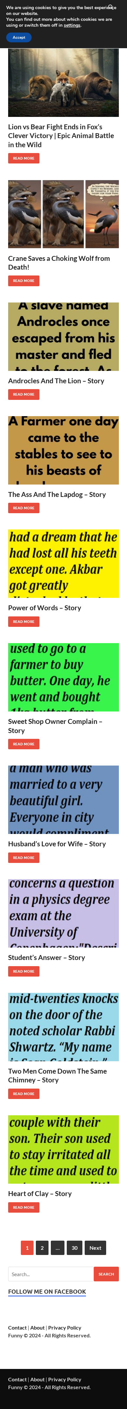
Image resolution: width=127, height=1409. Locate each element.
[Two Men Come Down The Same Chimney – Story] (63, 1027)
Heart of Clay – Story (40, 1193)
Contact (17, 1327)
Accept (19, 37)
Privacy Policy (64, 1327)
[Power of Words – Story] (63, 563)
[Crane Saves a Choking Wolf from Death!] (63, 214)
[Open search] (111, 7)
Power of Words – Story (44, 607)
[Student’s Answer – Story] (63, 913)
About (37, 1327)
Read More (21, 157)
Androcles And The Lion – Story (56, 380)
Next (95, 1248)
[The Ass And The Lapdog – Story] (63, 450)
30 (75, 1248)
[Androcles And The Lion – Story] (63, 337)
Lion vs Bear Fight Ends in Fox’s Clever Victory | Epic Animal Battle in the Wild (61, 135)
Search (106, 1274)
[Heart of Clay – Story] (63, 1149)
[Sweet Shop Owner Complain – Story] (63, 677)
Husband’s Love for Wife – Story (57, 843)
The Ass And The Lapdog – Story (57, 494)
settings (72, 25)
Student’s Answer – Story (46, 957)
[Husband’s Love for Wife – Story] (63, 800)
